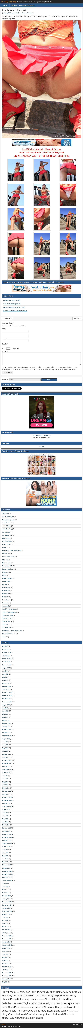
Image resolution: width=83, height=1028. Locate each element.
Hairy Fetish (8, 992)
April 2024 (5, 680)
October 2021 (6, 766)
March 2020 (5, 825)
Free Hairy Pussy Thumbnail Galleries (22, 5)
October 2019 (6, 840)
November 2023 (7, 695)
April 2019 (5, 859)
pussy (5, 1010)
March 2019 (5, 862)
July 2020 (5, 812)
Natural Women (60, 1010)
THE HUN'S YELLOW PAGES (42, 435)
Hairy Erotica (60, 999)
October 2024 (6, 662)
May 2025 (5, 646)
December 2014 (7, 973)
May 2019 (5, 856)
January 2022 (6, 757)
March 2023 (5, 720)
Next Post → (77, 318)
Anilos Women (6, 526)
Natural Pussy (68, 995)
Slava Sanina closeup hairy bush (14, 307)
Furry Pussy (37, 992)
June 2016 (5, 917)
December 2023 (7, 692)
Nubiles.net (5, 596)
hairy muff (25, 992)
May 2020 (5, 819)
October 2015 (6, 942)
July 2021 (5, 776)
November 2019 (7, 837)
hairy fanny (30, 999)
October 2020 (6, 803)
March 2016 (5, 926)
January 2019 (6, 868)
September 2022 (7, 735)
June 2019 (5, 852)
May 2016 (5, 920)
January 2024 (6, 689)
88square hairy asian (8, 520)
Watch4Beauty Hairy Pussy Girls (12, 630)
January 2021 (6, 794)
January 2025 (6, 655)
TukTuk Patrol (6, 627)
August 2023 (6, 705)
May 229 (4, 982)
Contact (3, 1024)
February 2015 (6, 966)
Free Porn (41, 446)
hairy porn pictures (42, 1014)
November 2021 (7, 763)
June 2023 (5, 711)
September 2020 (7, 806)
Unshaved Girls (60, 1014)
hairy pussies (37, 1007)
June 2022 (5, 745)
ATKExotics (5, 538)
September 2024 (7, 665)
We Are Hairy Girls (19, 13)
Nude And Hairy (52, 1007)
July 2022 (5, 742)
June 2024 (5, 674)
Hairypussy (47, 995)
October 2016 (6, 908)
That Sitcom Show (7, 615)
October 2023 (6, 698)
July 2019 (5, 849)
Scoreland (5, 603)
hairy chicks (36, 1018)
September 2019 (7, 843)
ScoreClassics (6, 600)
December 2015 (7, 936)
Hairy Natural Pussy (19, 1018)
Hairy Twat (46, 1010)
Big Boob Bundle (7, 541)
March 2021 (5, 788)
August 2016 (6, 914)
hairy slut (50, 1003)
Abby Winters (6, 523)
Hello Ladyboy (6, 563)
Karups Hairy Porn (7, 569)
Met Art (4, 575)
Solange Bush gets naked (11, 300)
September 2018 (7, 880)
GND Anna (5, 560)
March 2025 (5, 649)
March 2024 (5, 683)
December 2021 (7, 760)
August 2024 (6, 668)
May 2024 (5, 677)
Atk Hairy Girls (6, 535)
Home (5, 5)
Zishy (4, 637)
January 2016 (6, 932)
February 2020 (6, 828)
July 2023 (5, 708)
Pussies (18, 1007)
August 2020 (6, 809)
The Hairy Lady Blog (8, 1)
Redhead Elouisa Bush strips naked (15, 311)
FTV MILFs (5, 553)
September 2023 (7, 702)
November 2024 (7, 658)
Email (3, 334)
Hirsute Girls (26, 1007)
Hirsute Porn (15, 1010)
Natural (49, 999)
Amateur (17, 992)
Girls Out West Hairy (8, 557)
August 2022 (6, 739)
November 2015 (7, 939)
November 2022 (7, 729)
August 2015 (6, 948)
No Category (6, 587)
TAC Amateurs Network (9, 612)
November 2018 (7, 874)
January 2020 (6, 831)
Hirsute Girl (64, 1007)
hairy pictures (38, 1003)
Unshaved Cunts (31, 1010)
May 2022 (5, 748)
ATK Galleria (6, 532)
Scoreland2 (5, 606)
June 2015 (5, 954)
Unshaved (18, 995)
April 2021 (5, 785)
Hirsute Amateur (41, 999)
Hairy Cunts (8, 1014)
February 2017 (6, 896)
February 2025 (6, 652)
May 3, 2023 (7, 13)
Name (4, 328)
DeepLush (5, 547)
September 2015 (7, 945)
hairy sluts (72, 1007)
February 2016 (6, 929)
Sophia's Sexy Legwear (9, 609)
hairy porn (68, 992)
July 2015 (5, 951)
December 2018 (7, 871)
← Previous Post (7, 318)
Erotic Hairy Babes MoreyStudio (11, 550)
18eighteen (5, 513)
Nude (11, 1007)
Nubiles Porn (6, 593)
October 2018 (6, 877)
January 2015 (6, 969)
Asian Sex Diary (7, 529)
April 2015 (5, 960)
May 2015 (5, 957)
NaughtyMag (6, 581)
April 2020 (5, 822)
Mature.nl (5, 572)
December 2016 (7, 902)
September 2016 (7, 911)
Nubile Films (6, 590)
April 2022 (5, 751)
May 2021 (5, 782)
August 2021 (6, 772)
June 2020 (5, 815)
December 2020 (7, 797)
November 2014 (7, 976)
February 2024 (6, 686)
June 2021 (5, 779)
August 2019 (6, 846)
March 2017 (5, 893)
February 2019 (6, 865)
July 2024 (5, 671)
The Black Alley (7, 618)
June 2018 (5, 886)
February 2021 (6, 791)
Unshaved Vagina (21, 1003)
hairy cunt (49, 992)
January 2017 (6, 899)
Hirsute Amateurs (73, 1011)
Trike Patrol (5, 624)
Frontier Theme (77, 1024)
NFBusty (4, 584)
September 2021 (7, 769)
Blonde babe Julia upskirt (14, 10)
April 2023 (5, 717)
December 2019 (7, 834)
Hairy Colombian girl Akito (12, 304)
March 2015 (5, 963)
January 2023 (6, 726)
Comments (30, 13)
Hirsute (59, 992)
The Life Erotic (6, 621)
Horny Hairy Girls (7, 566)
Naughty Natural (7, 578)
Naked (20, 999)
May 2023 (5, 714)
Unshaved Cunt (23, 1014)
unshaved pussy (32, 995)
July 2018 (5, 883)
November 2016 (7, 905)
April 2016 (5, 923)
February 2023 (6, 723)
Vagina (57, 995)
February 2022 (6, 754)
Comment (5, 351)
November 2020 (7, 800)
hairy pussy (62, 1003)
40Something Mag (7, 516)
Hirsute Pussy (9, 999)
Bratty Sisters (6, 544)
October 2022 (6, 732)
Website (4, 339)
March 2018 (5, 889)
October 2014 (6, 979)
